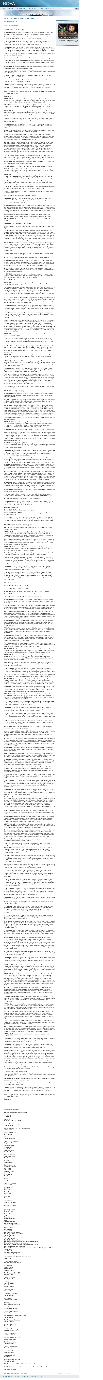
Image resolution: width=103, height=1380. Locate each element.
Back (59, 40)
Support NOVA (23, 1373)
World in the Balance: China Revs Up (21, 18)
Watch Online (32, 8)
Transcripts (34, 1376)
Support (19, 8)
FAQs (40, 1376)
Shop (24, 8)
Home (4, 8)
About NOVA (7, 1373)
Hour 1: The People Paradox (11, 25)
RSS (53, 8)
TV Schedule (11, 8)
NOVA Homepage (15, 1373)
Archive (10, 1376)
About (5, 1376)
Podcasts (48, 8)
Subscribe (25, 1376)
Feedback (18, 1376)
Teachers (41, 8)
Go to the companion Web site (11, 23)
